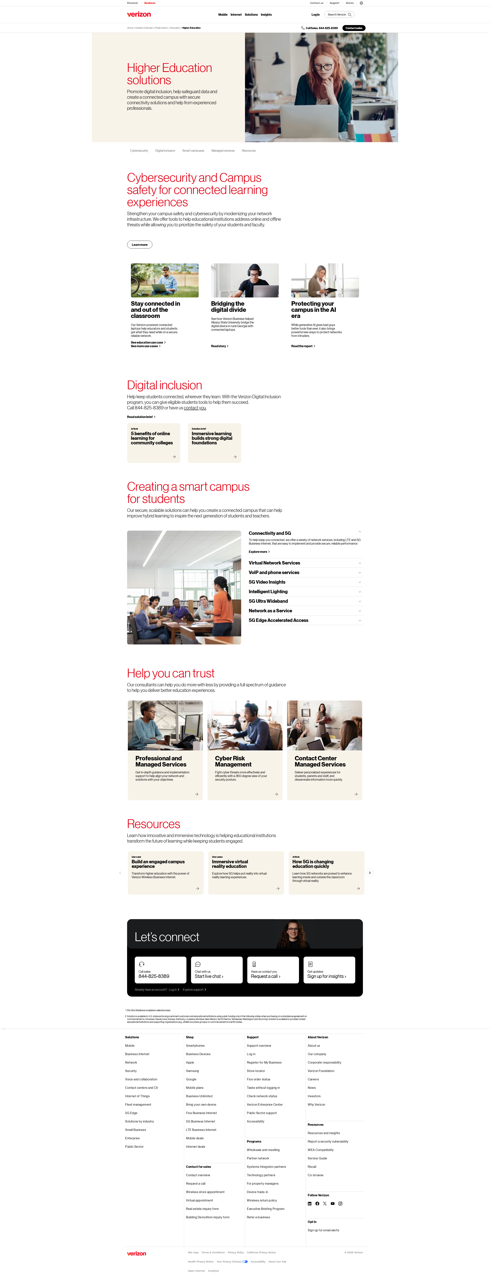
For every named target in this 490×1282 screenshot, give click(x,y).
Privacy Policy (236, 1252)
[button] (361, 2)
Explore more (258, 551)
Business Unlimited (199, 1096)
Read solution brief (140, 417)
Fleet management (138, 1104)
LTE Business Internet (201, 1129)
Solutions (251, 14)
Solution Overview (144, 27)
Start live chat (208, 976)
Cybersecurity (139, 150)
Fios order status (258, 1079)
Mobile (223, 14)
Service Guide (317, 1158)
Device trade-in (257, 1192)
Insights (266, 14)
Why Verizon (316, 1104)
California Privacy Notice (261, 1252)
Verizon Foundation (321, 1071)
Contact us (316, 3)
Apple (190, 1062)
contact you (195, 407)
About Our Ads (277, 1261)
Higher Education (191, 27)
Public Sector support (262, 1113)
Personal (132, 3)
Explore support (193, 989)
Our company (317, 1054)
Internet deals (195, 1146)
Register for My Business (264, 1062)
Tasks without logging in (263, 1087)
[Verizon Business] (139, 14)
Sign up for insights (325, 976)
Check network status (262, 1096)
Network (131, 1062)
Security (131, 1071)
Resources (249, 150)
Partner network (258, 1158)
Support (334, 3)
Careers (313, 1079)
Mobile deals (195, 1138)
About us (314, 1045)
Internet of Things (137, 1096)
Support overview (259, 1045)
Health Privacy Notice (201, 1261)
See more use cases (144, 346)
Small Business (135, 1129)
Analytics (213, 1270)
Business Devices (198, 1054)
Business (149, 3)
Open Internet (196, 1270)
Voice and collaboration (141, 1079)
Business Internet (137, 1054)
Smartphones (195, 1045)
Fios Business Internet (201, 1113)
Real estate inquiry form (202, 1208)
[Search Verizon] (339, 14)
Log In (316, 14)
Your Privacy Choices (229, 1261)
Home (130, 27)
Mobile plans (194, 1087)
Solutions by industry (139, 1121)
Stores (350, 3)
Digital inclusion (165, 150)
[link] (120, 873)
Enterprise (132, 1138)
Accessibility (256, 1121)
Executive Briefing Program (265, 1208)
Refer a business (258, 1217)
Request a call (264, 976)
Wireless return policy (262, 1200)
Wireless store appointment (205, 1192)
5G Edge (131, 1113)
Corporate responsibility (324, 1062)
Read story (218, 346)
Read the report (302, 346)
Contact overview (198, 1175)
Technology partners (261, 1175)
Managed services (223, 150)
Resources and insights (324, 1133)
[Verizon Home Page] (136, 1253)
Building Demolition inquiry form (207, 1217)
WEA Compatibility (321, 1150)
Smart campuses (193, 150)
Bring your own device (201, 1104)
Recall (312, 1166)
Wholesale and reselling (263, 1150)
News (312, 1087)
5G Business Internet (200, 1121)
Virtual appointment (199, 1200)
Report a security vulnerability (328, 1141)
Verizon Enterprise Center (265, 1104)
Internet (236, 14)
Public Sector (161, 27)
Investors (314, 1096)
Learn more (140, 244)
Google (191, 1079)
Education (175, 27)
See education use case (147, 342)
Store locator (256, 1071)
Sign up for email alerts (323, 1230)
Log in (173, 989)
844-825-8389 (154, 976)
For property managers (263, 1183)
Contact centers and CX (141, 1087)
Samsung (192, 1071)
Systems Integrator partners (266, 1166)
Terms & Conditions (213, 1252)
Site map (193, 1252)
